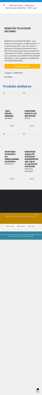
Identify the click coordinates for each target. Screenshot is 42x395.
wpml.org (18, 234)
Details (12, 125)
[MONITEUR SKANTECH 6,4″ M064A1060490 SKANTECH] (11, 140)
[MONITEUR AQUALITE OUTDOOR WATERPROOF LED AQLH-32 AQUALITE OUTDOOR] (31, 140)
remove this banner (27, 236)
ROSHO (27, 118)
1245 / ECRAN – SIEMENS (9, 113)
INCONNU (8, 77)
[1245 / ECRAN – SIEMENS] (11, 100)
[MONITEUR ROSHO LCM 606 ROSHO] (31, 100)
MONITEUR (18, 73)
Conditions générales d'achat (24, 216)
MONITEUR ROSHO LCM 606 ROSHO (30, 113)
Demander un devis (22, 66)
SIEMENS (8, 118)
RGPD (12, 216)
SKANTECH (9, 164)
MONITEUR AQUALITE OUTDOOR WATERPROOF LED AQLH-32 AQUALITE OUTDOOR (31, 159)
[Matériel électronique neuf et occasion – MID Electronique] (21, 20)
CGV (35, 216)
